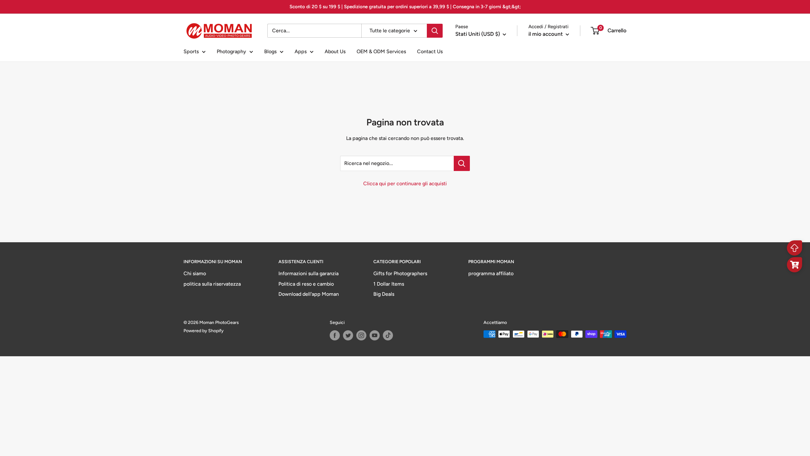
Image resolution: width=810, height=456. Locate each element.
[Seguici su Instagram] (361, 335)
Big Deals (383, 294)
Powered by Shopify (204, 330)
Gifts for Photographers (400, 273)
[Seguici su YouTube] (375, 335)
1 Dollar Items (388, 284)
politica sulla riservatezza (212, 284)
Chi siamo (195, 273)
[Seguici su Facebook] (335, 335)
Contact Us (430, 51)
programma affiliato (491, 273)
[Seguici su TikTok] (388, 335)
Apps (301, 51)
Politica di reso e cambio (306, 284)
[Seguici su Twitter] (348, 335)
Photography (231, 51)
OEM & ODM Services (381, 51)
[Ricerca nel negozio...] (462, 163)
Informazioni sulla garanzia (308, 273)
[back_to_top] (794, 248)
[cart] (794, 264)
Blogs (270, 51)
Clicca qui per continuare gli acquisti (405, 183)
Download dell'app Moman (308, 294)
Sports (191, 51)
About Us (335, 51)
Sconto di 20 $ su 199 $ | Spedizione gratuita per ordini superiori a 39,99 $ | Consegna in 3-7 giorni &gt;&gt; (405, 7)
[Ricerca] (435, 31)
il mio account (546, 34)
